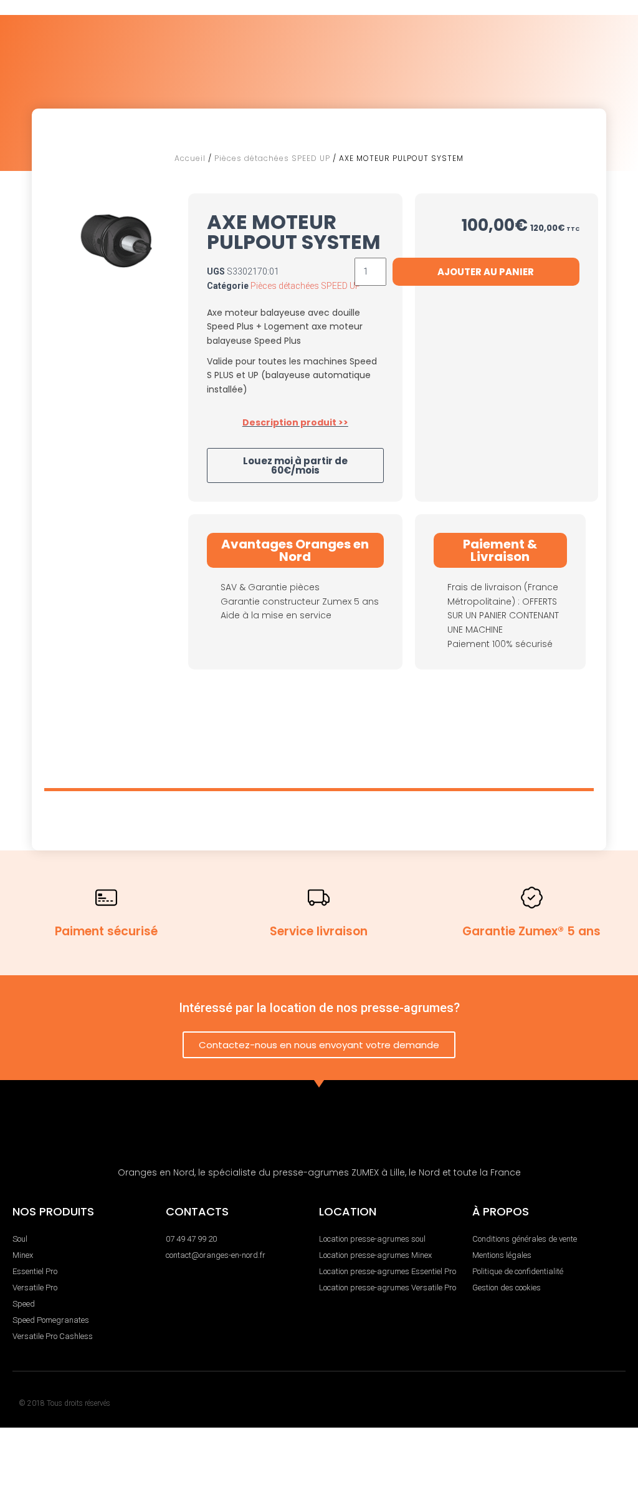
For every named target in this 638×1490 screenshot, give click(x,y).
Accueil (190, 158)
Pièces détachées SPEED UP (272, 158)
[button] (295, 465)
